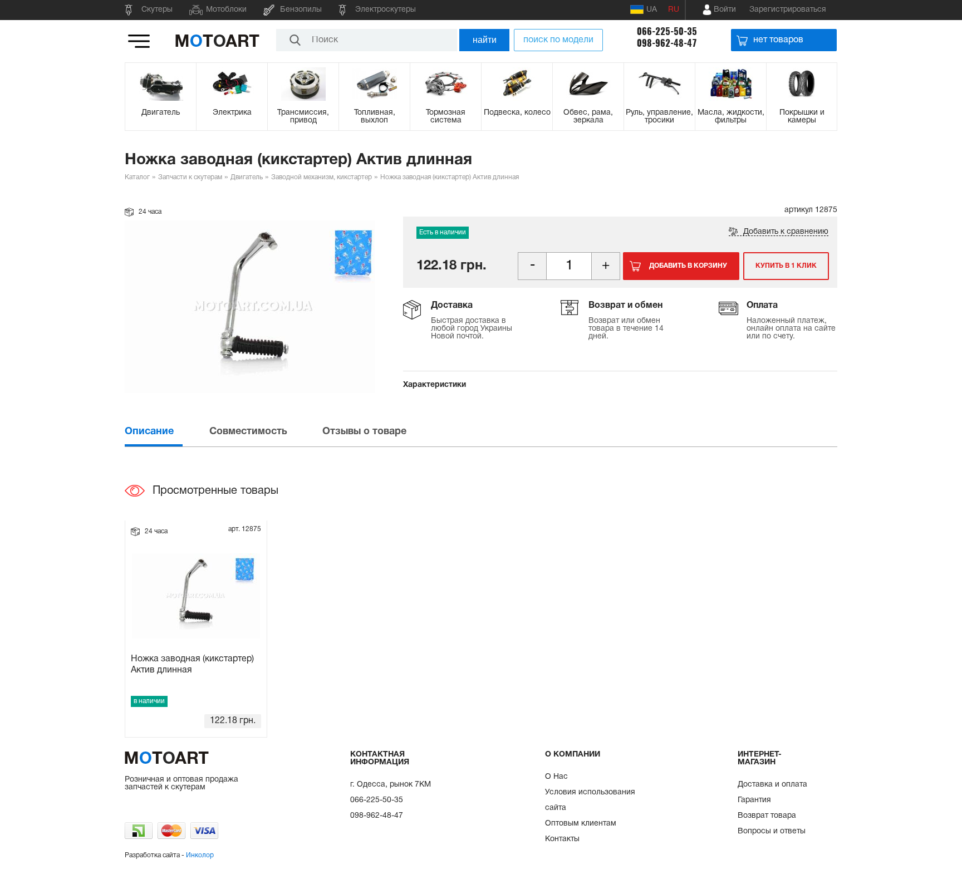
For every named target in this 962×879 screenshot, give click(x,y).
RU (673, 9)
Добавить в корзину (688, 266)
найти (485, 40)
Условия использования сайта (590, 800)
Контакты (562, 839)
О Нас (556, 776)
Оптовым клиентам (580, 823)
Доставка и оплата (772, 784)
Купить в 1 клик (786, 266)
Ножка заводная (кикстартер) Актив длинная (192, 664)
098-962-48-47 (667, 43)
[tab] (166, 431)
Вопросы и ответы (772, 831)
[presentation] (166, 431)
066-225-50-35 (667, 31)
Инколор (200, 855)
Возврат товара (767, 815)
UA (651, 9)
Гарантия (754, 800)
